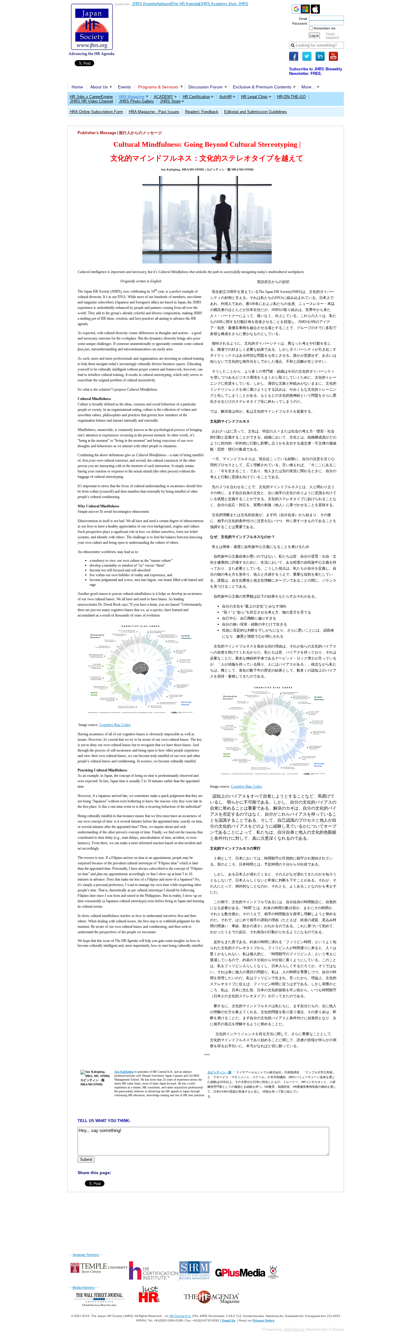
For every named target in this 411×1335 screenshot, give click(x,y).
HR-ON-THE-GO (291, 96)
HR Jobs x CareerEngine (91, 96)
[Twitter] (306, 56)
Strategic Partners (86, 1255)
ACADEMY (163, 96)
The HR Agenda (185, 4)
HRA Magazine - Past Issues (154, 111)
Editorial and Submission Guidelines (255, 111)
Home (77, 87)
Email (302, 18)
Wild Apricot (294, 1329)
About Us (99, 87)
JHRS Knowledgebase (151, 4)
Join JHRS (239, 4)
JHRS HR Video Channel (91, 101)
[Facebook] (293, 56)
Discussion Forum (205, 87)
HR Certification (196, 96)
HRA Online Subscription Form (96, 111)
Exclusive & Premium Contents (262, 87)
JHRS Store (170, 101)
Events (124, 87)
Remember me (324, 28)
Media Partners (84, 1287)
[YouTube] (333, 56)
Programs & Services (158, 87)
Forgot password (332, 35)
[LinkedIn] (320, 56)
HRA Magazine (131, 96)
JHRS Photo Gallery (136, 101)
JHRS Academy (214, 4)
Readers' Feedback (201, 111)
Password (298, 23)
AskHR (225, 96)
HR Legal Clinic (254, 96)
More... (308, 87)
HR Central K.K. (180, 1316)
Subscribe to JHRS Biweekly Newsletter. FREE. (315, 71)
